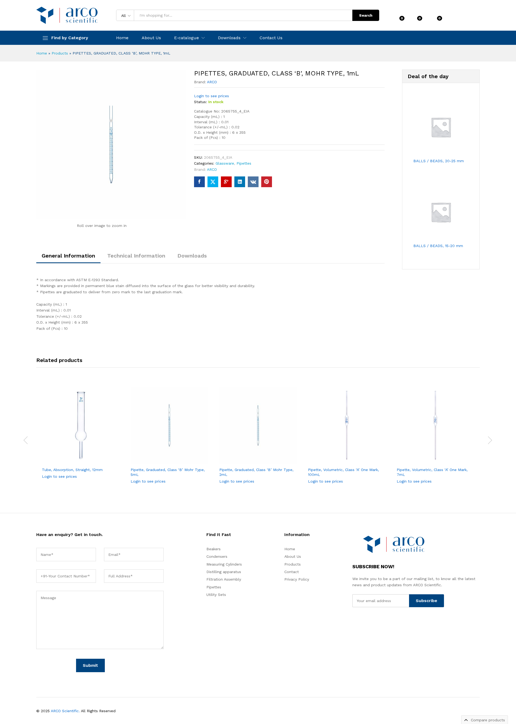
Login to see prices (211, 96)
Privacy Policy (296, 579)
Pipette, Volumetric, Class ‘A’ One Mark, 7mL (432, 472)
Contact (291, 572)
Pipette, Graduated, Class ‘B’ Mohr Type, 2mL (256, 472)
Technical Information (136, 255)
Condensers (216, 556)
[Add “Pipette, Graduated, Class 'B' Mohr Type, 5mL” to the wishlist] (174, 458)
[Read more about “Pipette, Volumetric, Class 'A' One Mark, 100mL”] (326, 458)
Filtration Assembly (223, 579)
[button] (97, 458)
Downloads (192, 255)
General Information (68, 255)
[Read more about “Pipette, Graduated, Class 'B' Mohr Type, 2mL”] (238, 458)
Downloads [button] (229, 38)
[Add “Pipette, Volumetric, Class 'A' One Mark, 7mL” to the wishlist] (440, 458)
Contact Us (271, 38)
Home (122, 38)
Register (471, 17)
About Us (151, 38)
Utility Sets (216, 594)
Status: (200, 102)
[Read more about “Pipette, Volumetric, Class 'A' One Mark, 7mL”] (415, 458)
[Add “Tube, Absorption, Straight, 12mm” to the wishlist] (85, 458)
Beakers (213, 549)
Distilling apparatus (223, 572)
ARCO (212, 82)
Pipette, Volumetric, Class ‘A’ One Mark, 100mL (343, 472)
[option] (80, 437)
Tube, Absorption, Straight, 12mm (72, 470)
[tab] (68, 258)
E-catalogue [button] (186, 38)
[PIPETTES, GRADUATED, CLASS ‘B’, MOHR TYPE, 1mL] (199, 181)
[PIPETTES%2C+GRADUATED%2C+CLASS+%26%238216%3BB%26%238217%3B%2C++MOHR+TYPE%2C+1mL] (212, 181)
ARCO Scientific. (65, 711)
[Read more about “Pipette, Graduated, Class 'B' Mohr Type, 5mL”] (149, 458)
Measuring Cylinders (224, 564)
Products (60, 53)
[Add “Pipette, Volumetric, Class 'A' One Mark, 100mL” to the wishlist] (351, 458)
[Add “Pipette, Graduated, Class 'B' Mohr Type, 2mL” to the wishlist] (262, 458)
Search (365, 15)
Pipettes (243, 163)
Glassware (225, 163)
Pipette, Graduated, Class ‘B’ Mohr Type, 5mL (168, 472)
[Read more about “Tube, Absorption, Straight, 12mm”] (60, 458)
